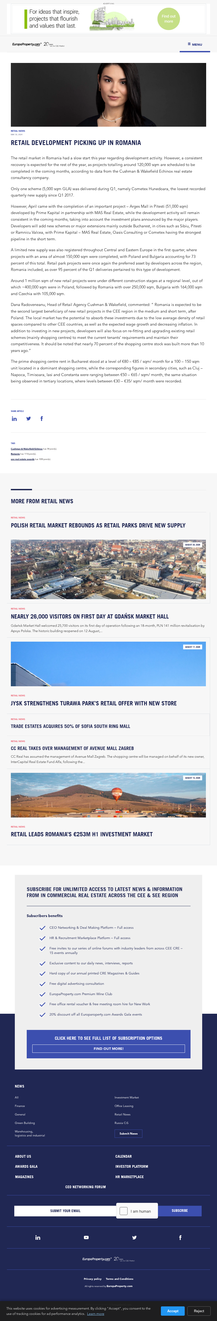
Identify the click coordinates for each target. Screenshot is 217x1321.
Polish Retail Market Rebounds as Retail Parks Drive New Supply (98, 525)
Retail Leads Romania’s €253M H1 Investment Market (82, 834)
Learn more (95, 1313)
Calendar (123, 1156)
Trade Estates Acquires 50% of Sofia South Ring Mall (70, 726)
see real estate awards (22, 459)
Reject (199, 1311)
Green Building (25, 1123)
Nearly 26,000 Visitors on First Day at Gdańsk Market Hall (90, 616)
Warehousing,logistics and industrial (30, 1133)
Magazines (24, 1176)
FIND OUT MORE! (108, 1048)
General (20, 1114)
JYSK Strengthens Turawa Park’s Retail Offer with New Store (94, 703)
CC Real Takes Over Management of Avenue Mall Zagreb (72, 748)
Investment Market (127, 1097)
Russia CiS (121, 1123)
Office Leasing (124, 1106)
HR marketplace (129, 1176)
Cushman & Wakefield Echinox (27, 449)
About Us (23, 1156)
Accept (172, 1311)
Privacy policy (93, 1279)
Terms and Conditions (119, 1279)
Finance (20, 1106)
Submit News (128, 1133)
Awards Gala (26, 1166)
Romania (15, 454)
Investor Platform (131, 1166)
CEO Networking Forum (85, 1186)
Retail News (18, 131)
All (17, 1097)
